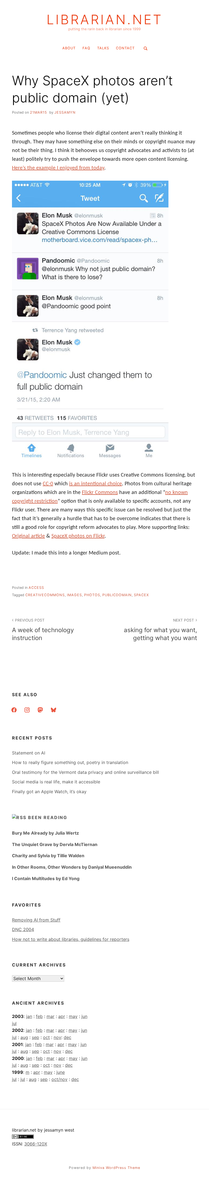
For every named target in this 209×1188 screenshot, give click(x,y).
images (74, 595)
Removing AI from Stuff (36, 920)
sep (35, 1037)
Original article (28, 536)
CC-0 (48, 484)
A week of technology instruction (43, 629)
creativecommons (45, 595)
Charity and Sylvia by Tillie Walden (48, 855)
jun (84, 1016)
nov (57, 1037)
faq (86, 48)
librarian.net (105, 19)
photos (92, 595)
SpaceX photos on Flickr (77, 536)
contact (125, 48)
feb (39, 1016)
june (60, 1072)
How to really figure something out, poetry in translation (70, 762)
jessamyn (65, 112)
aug (24, 1037)
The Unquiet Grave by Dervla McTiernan (54, 844)
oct (46, 1037)
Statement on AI (28, 753)
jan (29, 1016)
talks (103, 48)
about (69, 48)
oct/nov (59, 1079)
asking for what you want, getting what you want (160, 629)
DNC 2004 (23, 929)
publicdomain (117, 595)
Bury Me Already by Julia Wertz (45, 833)
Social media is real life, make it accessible (56, 781)
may (73, 1016)
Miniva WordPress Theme (116, 1168)
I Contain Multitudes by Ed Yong (45, 878)
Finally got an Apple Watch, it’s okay (49, 791)
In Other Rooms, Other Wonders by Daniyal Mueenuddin (72, 867)
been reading (47, 817)
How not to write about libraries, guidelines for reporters (70, 939)
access (36, 588)
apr (61, 1016)
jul (14, 1023)
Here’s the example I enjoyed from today (58, 168)
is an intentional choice (95, 484)
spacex (141, 595)
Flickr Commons (100, 492)
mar (50, 1016)
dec (67, 1037)
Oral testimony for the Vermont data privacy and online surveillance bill (85, 772)
